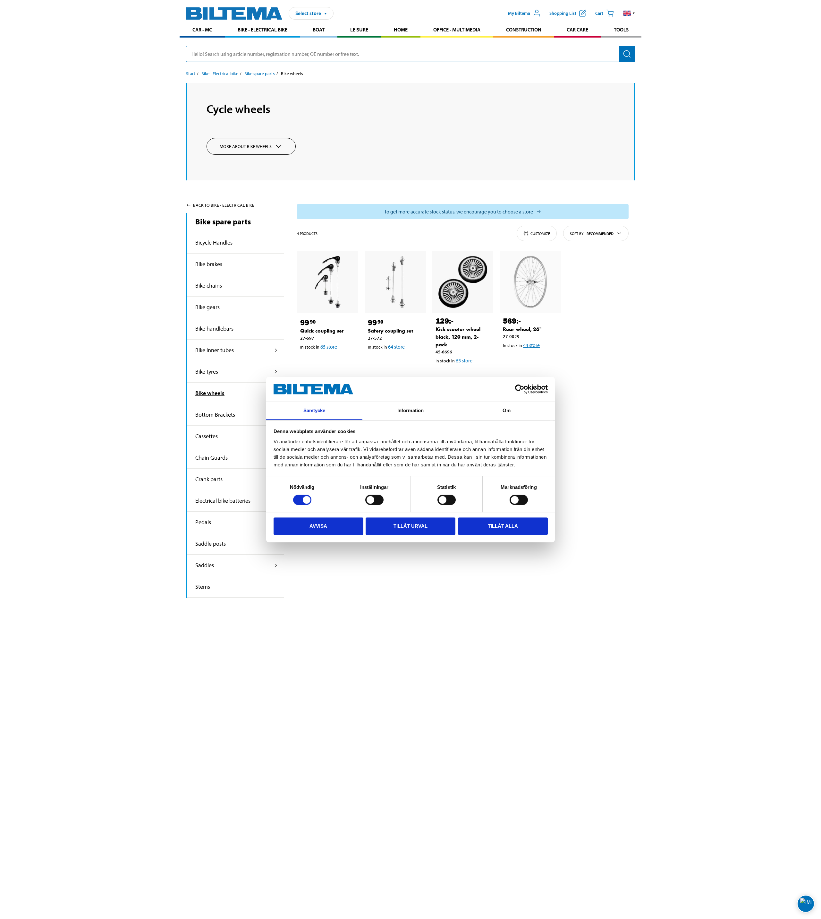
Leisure (359, 29)
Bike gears (207, 307)
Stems (202, 586)
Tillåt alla (503, 525)
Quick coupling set (321, 330)
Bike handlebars (214, 328)
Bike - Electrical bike (262, 29)
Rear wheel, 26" (522, 329)
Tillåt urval (410, 525)
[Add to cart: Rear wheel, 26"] (529, 361)
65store (328, 346)
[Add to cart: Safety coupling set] (394, 363)
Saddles (204, 565)
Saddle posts (210, 543)
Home (401, 29)
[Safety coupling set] (395, 282)
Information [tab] (410, 410)
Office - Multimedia (456, 29)
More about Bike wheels (246, 146)
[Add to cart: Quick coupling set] (326, 363)
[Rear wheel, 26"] (530, 282)
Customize (540, 233)
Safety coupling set (390, 330)
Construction (523, 29)
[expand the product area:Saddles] (275, 565)
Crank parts (209, 479)
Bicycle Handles (214, 242)
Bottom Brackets (215, 414)
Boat (319, 29)
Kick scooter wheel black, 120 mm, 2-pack (458, 337)
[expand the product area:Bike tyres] (275, 371)
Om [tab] (507, 410)
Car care (577, 29)
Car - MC (202, 29)
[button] (629, 13)
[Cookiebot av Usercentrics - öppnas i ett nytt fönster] (520, 389)
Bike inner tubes (214, 350)
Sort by (592, 233)
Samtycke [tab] (314, 410)
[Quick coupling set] (327, 282)
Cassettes (206, 436)
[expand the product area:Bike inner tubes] (275, 350)
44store (531, 345)
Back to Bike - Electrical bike (223, 205)
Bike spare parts (259, 73)
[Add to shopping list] (308, 363)
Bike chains (208, 285)
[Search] (627, 54)
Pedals (203, 522)
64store (396, 346)
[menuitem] (202, 30)
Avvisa (318, 525)
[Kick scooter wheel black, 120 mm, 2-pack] (463, 282)
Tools (621, 29)
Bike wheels (209, 393)
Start (190, 73)
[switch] (374, 500)
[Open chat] (806, 904)
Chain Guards (211, 457)
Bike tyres (206, 371)
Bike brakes (208, 264)
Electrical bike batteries (222, 500)
